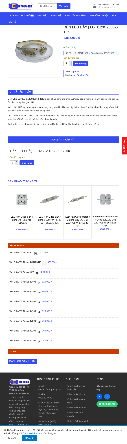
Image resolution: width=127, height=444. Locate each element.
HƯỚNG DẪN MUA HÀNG (75, 15)
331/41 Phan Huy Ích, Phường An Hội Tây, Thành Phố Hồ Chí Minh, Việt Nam (48, 409)
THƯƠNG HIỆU (56, 15)
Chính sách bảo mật (77, 407)
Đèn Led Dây (83, 75)
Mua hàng (80, 63)
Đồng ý (29, 438)
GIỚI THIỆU (42, 15)
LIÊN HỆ (12, 22)
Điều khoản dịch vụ (76, 394)
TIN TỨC (114, 15)
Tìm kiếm (63, 6)
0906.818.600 (45, 397)
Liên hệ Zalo (112, 412)
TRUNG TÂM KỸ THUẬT (98, 15)
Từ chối (12, 438)
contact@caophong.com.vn (51, 389)
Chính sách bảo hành (77, 421)
